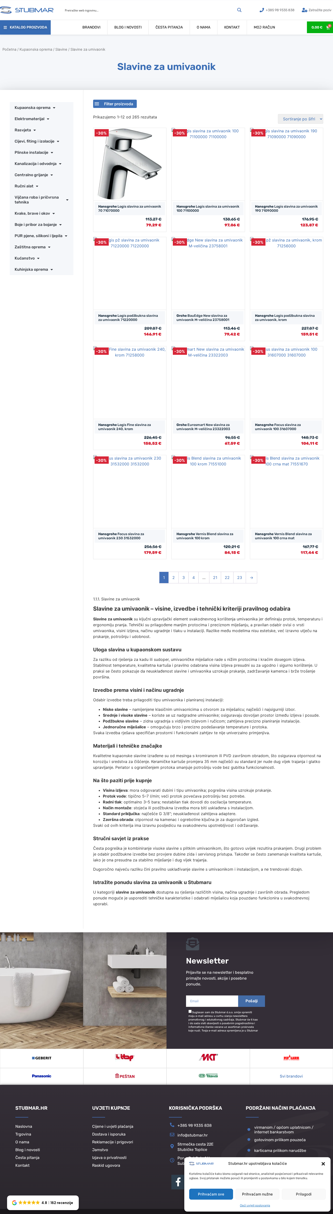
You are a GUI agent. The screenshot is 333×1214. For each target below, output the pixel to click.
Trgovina (23, 1134)
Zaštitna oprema (30, 247)
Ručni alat (24, 186)
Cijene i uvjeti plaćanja (112, 1126)
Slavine (61, 49)
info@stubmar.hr (192, 1135)
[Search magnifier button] (239, 10)
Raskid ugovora (106, 1165)
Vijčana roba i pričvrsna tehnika (37, 199)
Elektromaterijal (29, 118)
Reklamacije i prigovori (112, 1142)
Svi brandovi (291, 1076)
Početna (9, 49)
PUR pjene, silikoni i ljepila (38, 235)
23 (239, 577)
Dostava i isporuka (109, 1134)
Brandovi (91, 27)
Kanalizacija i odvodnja (36, 163)
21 (215, 577)
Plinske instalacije (31, 152)
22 (227, 577)
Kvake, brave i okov (32, 213)
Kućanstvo (25, 258)
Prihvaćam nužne (257, 1194)
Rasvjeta (23, 130)
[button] (323, 1163)
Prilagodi (304, 1194)
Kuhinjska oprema (31, 269)
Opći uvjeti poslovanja (255, 1205)
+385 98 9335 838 (194, 1125)
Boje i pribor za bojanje (36, 224)
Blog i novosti (128, 27)
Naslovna (23, 1126)
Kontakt (232, 27)
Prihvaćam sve (211, 1194)
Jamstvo (100, 1149)
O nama (203, 27)
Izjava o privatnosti (109, 1157)
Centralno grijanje (31, 175)
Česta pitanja (169, 27)
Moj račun (264, 27)
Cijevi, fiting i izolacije (34, 141)
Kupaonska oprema (36, 49)
